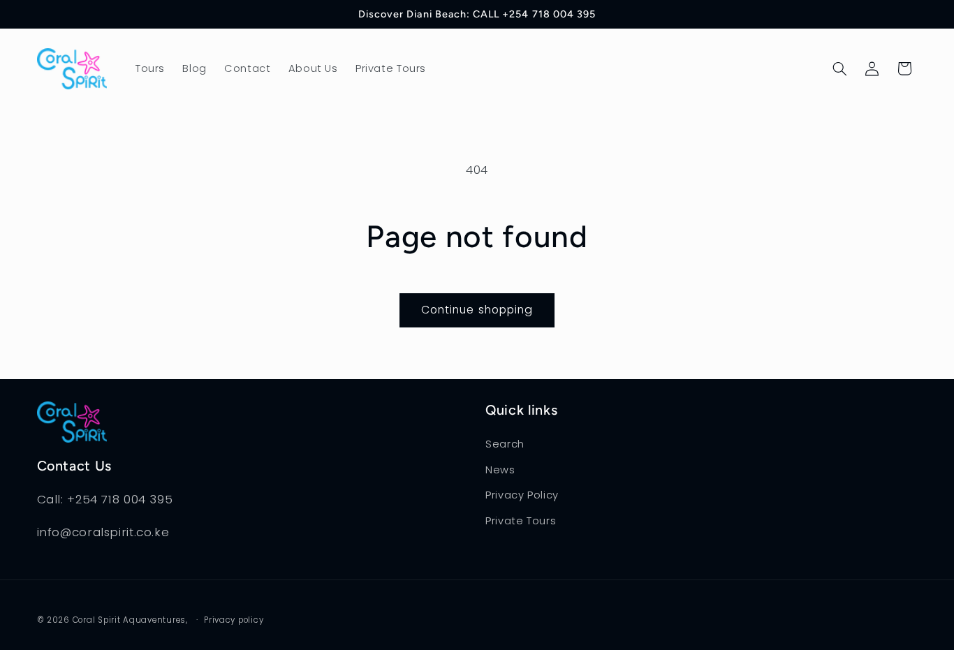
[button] (839, 68)
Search (504, 444)
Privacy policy (233, 620)
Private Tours (520, 521)
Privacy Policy (522, 495)
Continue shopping (477, 310)
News (500, 470)
